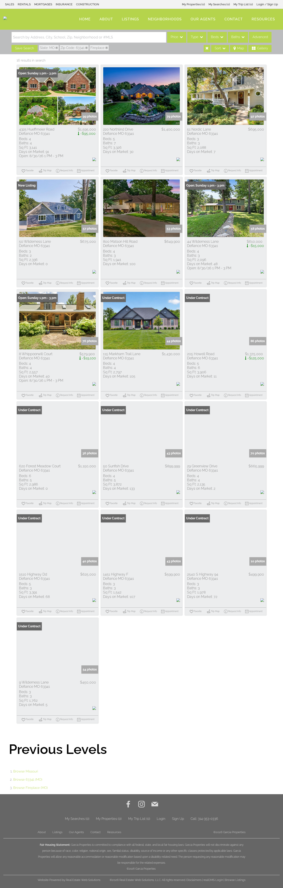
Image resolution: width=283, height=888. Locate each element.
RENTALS (24, 4)
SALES (9, 4)
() (193, 4)
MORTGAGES (43, 4)
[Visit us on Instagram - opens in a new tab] (141, 805)
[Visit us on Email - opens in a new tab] (154, 805)
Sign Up (178, 819)
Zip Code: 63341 (72, 48)
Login (161, 819)
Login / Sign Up (267, 4)
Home (85, 19)
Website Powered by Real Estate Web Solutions (69, 880)
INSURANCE (64, 4)
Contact (233, 19)
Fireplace (97, 48)
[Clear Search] (207, 48)
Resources (263, 19)
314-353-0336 (208, 819)
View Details (57, 96)
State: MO (47, 48)
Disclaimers (193, 880)
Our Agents (203, 19)
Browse (25, 771)
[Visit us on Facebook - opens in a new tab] (128, 805)
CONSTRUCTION (87, 4)
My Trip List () (243, 4)
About (106, 19)
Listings (130, 19)
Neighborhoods (165, 19)
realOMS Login (213, 880)
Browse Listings (235, 880)
